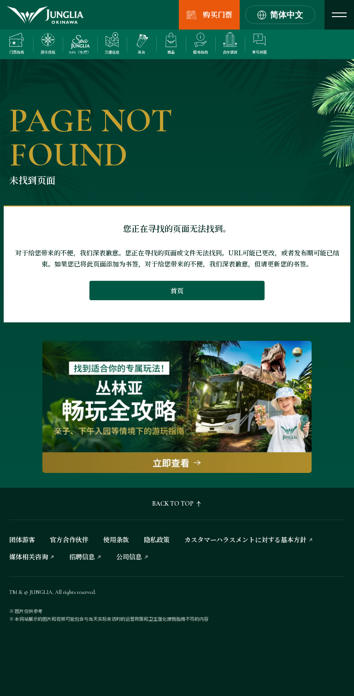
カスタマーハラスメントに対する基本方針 (245, 539)
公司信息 (129, 556)
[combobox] (280, 15)
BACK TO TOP (173, 504)
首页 (177, 290)
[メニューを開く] (339, 15)
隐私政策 (157, 539)
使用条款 (116, 539)
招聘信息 (82, 556)
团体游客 (22, 539)
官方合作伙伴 (69, 539)
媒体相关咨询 (28, 556)
